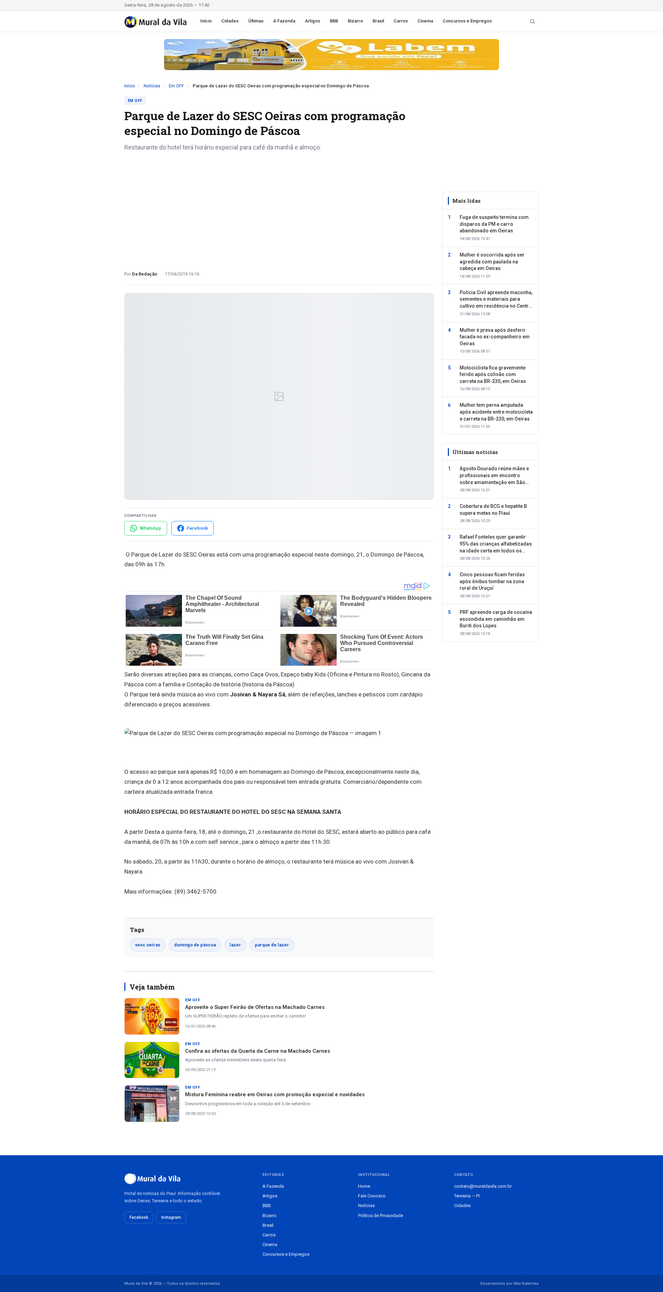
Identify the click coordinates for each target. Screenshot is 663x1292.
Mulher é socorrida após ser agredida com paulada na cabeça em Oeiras (492, 261)
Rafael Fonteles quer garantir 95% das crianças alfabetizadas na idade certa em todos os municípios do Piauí (496, 544)
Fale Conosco (372, 1195)
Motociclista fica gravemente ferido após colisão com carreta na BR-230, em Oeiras (493, 374)
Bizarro (355, 20)
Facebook (138, 1217)
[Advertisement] (279, 208)
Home (364, 1186)
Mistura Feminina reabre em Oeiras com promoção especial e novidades (275, 1094)
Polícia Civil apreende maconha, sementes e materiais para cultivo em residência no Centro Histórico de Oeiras (496, 300)
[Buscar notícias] (532, 21)
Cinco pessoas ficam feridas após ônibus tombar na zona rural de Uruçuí (492, 581)
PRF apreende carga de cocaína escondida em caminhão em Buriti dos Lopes (496, 618)
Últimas (255, 20)
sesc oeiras (147, 944)
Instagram (171, 1217)
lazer (235, 944)
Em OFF (176, 85)
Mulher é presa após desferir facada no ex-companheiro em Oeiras (495, 336)
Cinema (425, 20)
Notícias (152, 85)
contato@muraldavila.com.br (483, 1186)
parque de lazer (272, 944)
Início (206, 20)
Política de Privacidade (380, 1215)
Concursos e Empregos (467, 20)
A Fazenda (284, 20)
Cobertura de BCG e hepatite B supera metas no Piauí (493, 509)
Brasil (378, 20)
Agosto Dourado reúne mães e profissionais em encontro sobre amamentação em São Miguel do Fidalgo (494, 476)
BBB (334, 20)
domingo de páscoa (195, 944)
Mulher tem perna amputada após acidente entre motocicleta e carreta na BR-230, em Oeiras (496, 411)
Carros (401, 20)
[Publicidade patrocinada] (331, 54)
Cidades (230, 20)
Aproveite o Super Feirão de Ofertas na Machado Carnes (255, 1007)
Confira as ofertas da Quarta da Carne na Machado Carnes (257, 1051)
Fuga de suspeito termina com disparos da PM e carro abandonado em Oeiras (494, 223)
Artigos (312, 20)
